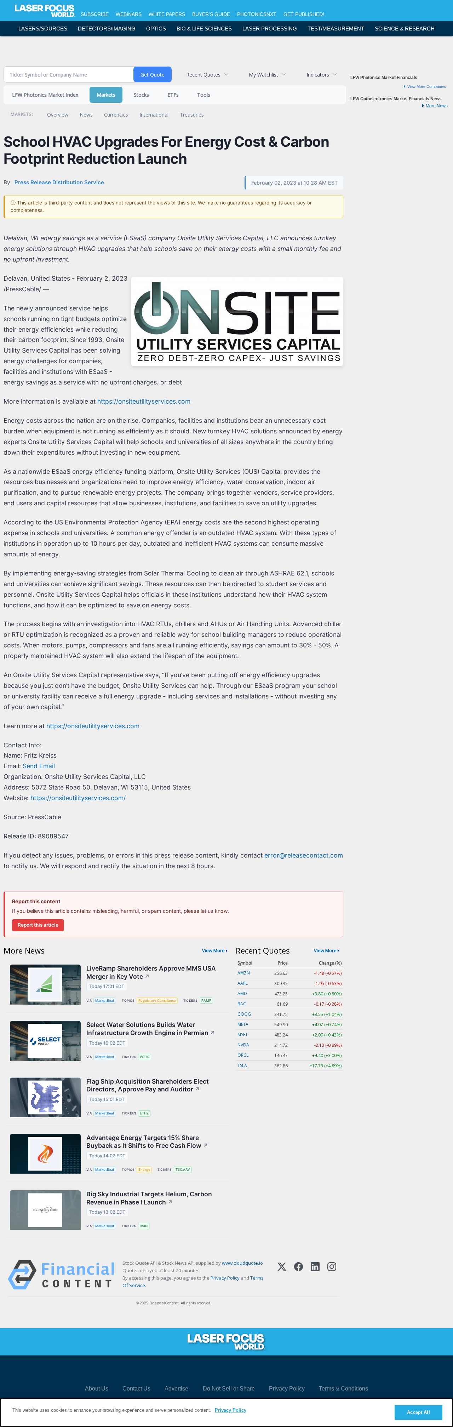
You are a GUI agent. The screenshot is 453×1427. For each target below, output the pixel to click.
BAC (241, 1004)
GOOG (244, 1014)
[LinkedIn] (315, 1274)
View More (213, 950)
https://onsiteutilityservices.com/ (78, 798)
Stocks (141, 94)
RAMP (206, 1000)
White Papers (167, 14)
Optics (156, 29)
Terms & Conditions (343, 1389)
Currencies (116, 114)
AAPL (242, 983)
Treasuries (192, 114)
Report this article (38, 925)
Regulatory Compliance (157, 1000)
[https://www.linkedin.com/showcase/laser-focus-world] (215, 1370)
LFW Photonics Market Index (45, 94)
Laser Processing (269, 29)
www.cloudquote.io (242, 1263)
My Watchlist (263, 74)
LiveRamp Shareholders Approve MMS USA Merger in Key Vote (151, 972)
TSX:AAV (183, 1170)
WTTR (144, 1057)
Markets (106, 94)
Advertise (176, 1389)
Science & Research (405, 29)
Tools (203, 94)
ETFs (173, 94)
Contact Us (136, 1389)
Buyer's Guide (211, 14)
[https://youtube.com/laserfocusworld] (255, 1370)
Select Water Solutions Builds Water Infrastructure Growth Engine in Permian (150, 1028)
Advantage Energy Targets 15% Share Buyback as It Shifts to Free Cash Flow (147, 1142)
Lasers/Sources (42, 29)
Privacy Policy (225, 1278)
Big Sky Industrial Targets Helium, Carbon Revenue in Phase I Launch (149, 1198)
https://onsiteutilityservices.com (143, 401)
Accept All (418, 1412)
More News (437, 105)
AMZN (243, 973)
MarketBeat (104, 1000)
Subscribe (95, 14)
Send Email (39, 766)
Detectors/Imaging (107, 29)
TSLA (242, 1065)
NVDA (243, 1045)
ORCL (242, 1055)
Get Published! (303, 14)
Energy (144, 1170)
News (86, 114)
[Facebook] (298, 1274)
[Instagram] (332, 1274)
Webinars (129, 14)
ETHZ (144, 1113)
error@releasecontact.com (303, 855)
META (242, 1024)
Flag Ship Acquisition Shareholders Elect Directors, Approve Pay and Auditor (147, 1085)
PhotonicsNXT (256, 14)
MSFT (242, 1035)
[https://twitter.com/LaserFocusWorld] (235, 1370)
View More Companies (426, 86)
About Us (96, 1389)
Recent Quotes (203, 74)
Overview (57, 114)
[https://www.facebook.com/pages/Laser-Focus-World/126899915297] (195, 1370)
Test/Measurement (336, 29)
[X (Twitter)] (282, 1274)
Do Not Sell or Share (229, 1389)
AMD (242, 993)
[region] (226, 1412)
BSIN (144, 1226)
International (153, 114)
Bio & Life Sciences (204, 29)
